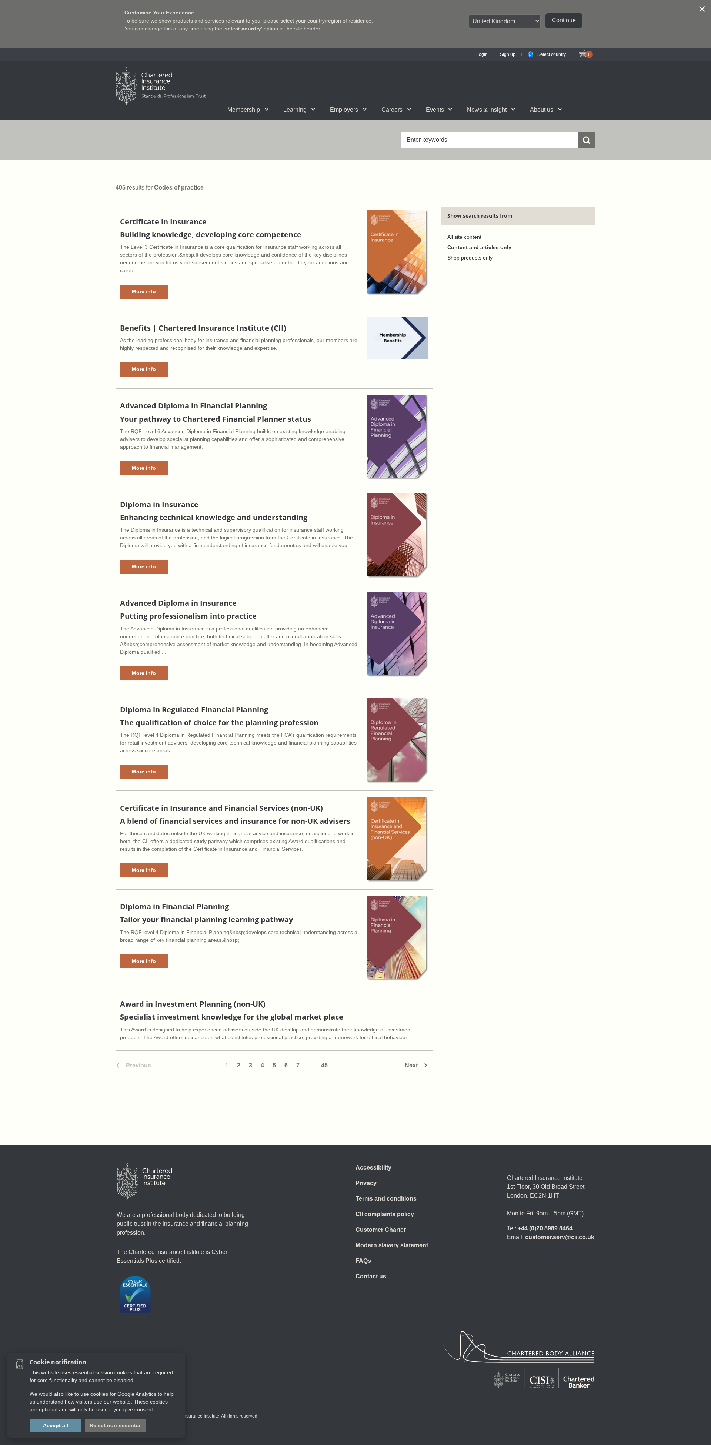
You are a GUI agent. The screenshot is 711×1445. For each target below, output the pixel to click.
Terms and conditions (386, 1198)
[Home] (144, 1181)
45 (324, 1065)
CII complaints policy (385, 1214)
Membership (243, 110)
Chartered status (191, 110)
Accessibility (373, 1167)
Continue (564, 20)
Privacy (366, 1183)
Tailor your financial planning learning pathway (206, 919)
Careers (392, 110)
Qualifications (197, 110)
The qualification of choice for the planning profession (219, 722)
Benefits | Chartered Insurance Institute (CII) (203, 328)
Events (435, 110)
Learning (295, 110)
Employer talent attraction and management (370, 110)
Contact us (371, 1276)
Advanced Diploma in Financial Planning (193, 406)
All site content (464, 237)
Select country (551, 54)
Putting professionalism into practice (188, 616)
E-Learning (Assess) (282, 110)
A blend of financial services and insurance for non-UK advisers (235, 821)
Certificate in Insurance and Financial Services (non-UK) (221, 808)
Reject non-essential (116, 1425)
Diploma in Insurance (159, 504)
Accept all (55, 1425)
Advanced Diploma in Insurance (178, 603)
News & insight (487, 110)
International (371, 110)
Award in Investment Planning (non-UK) (193, 1004)
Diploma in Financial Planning (174, 907)
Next (411, 1065)
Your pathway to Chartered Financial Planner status (215, 419)
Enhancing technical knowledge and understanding (213, 517)
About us (541, 110)
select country (243, 28)
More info (144, 291)
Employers (344, 110)
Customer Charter (381, 1230)
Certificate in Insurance (163, 222)
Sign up (507, 54)
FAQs (363, 1261)
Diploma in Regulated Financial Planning (194, 710)
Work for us (462, 110)
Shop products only (470, 258)
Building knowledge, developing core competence (210, 235)
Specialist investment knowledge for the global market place (231, 1017)
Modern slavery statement (392, 1245)
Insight (376, 110)
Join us (189, 110)
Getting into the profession (275, 110)
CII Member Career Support (198, 110)
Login (482, 54)
